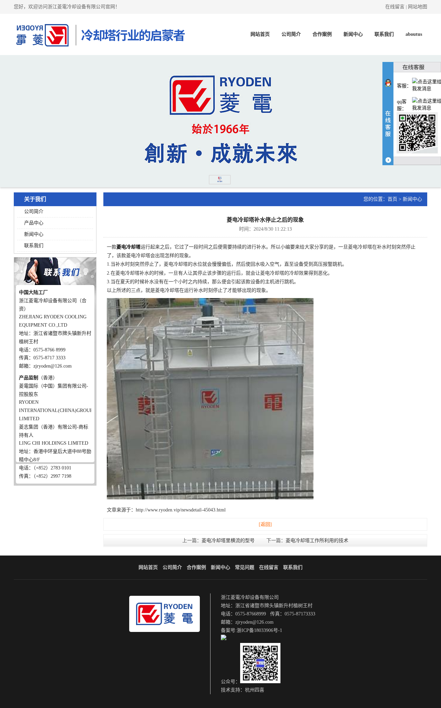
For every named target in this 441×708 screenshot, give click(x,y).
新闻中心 (353, 34)
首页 (392, 199)
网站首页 (260, 34)
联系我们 (384, 34)
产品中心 (33, 222)
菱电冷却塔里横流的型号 (228, 540)
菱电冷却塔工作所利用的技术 (317, 540)
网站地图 (417, 6)
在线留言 (394, 6)
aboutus (414, 34)
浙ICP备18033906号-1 (259, 630)
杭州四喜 (254, 690)
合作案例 (322, 34)
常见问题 (244, 567)
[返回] (265, 524)
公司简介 (291, 34)
